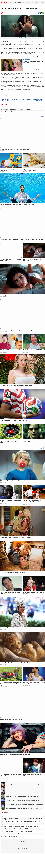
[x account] (22, 848)
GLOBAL (28, 2)
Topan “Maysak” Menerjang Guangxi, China (12, 833)
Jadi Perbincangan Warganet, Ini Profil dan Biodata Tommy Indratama (17, 815)
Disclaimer (9, 845)
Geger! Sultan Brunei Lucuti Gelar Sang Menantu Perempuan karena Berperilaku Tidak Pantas (22, 821)
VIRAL (36, 2)
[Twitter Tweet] (41, 13)
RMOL (6, 95)
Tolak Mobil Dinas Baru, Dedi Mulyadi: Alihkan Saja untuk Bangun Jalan (10, 100)
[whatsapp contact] (26, 848)
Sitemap (35, 845)
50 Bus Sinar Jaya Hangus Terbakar (10, 836)
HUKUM (5, 6)
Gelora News (25, 851)
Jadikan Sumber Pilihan (22, 37)
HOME (11, 2)
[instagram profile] (24, 848)
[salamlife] (18, 848)
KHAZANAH (32, 2)
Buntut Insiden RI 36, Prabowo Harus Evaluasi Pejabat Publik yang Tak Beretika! (33, 100)
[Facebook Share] (39, 13)
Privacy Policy (22, 845)
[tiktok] (20, 848)
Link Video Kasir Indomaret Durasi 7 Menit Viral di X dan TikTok (16, 828)
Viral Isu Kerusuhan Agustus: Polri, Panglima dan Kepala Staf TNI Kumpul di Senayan (20, 823)
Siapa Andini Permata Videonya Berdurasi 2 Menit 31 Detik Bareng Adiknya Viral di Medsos (21, 826)
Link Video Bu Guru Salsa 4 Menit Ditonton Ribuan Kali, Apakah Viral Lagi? (18, 831)
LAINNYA (40, 2)
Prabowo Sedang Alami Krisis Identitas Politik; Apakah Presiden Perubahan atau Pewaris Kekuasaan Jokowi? (23, 819)
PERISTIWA (19, 2)
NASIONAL (23, 2)
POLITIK (14, 2)
